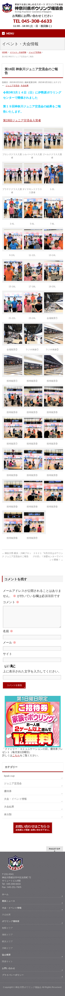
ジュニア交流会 (13, 85)
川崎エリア (7, 948)
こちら (16, 755)
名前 (8, 631)
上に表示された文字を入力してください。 (32, 671)
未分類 (8, 814)
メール (9, 642)
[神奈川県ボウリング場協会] (32, 8)
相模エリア (7, 928)
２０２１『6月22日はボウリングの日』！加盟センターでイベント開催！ (48, 556)
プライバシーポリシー (13, 975)
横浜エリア (7, 941)
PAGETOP (54, 849)
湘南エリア (7, 934)
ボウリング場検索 (10, 921)
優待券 (8, 791)
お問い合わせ (8, 968)
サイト (7, 654)
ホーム (5, 894)
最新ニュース (8, 901)
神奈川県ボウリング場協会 (28, 987)
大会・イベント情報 (15, 798)
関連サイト (7, 961)
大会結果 (25, 85)
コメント (11, 602)
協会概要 (6, 954)
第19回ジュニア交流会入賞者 (22, 120)
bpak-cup (9, 775)
